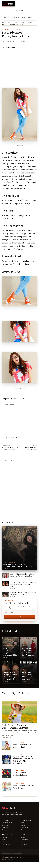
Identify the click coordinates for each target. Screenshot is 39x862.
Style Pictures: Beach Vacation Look (22, 745)
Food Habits (24, 839)
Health (23, 834)
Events (23, 825)
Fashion (10, 22)
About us (7, 852)
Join (19, 616)
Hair (23, 669)
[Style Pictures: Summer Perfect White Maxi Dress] (19, 712)
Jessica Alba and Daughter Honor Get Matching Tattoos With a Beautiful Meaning (10, 678)
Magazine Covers (18, 17)
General (23, 837)
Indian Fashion (7, 834)
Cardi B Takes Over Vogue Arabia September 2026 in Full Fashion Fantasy (10, 654)
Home (4, 22)
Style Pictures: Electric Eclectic (20, 773)
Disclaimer (10, 859)
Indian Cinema (6, 842)
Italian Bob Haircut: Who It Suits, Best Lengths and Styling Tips (27, 676)
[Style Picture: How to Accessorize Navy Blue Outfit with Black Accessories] (6, 759)
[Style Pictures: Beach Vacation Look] (6, 745)
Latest (6, 17)
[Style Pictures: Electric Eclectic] (6, 773)
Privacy (4, 859)
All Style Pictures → (10, 696)
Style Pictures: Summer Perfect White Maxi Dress (15, 726)
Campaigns (5, 827)
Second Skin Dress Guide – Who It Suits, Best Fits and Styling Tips (27, 652)
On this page (10, 47)
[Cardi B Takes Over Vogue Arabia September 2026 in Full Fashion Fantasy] (10, 648)
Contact (17, 852)
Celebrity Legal (25, 827)
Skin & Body (7, 669)
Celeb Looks (32, 17)
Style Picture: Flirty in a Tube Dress (23, 786)
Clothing (25, 645)
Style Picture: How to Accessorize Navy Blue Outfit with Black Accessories (23, 759)
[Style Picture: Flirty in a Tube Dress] (6, 786)
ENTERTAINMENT (26, 820)
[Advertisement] (19, 71)
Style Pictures (21, 22)
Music (22, 830)
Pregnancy (24, 844)
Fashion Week (6, 844)
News (22, 822)
